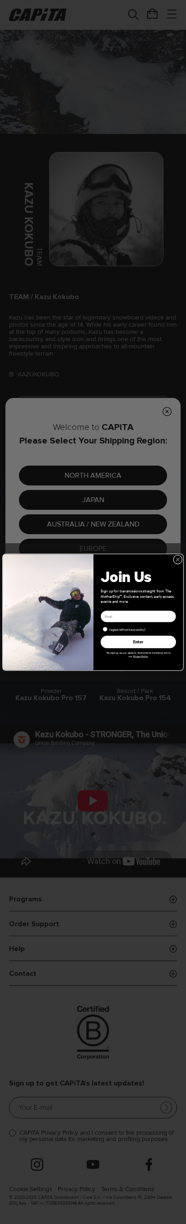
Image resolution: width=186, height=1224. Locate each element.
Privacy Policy (140, 656)
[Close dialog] (178, 559)
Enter (138, 641)
